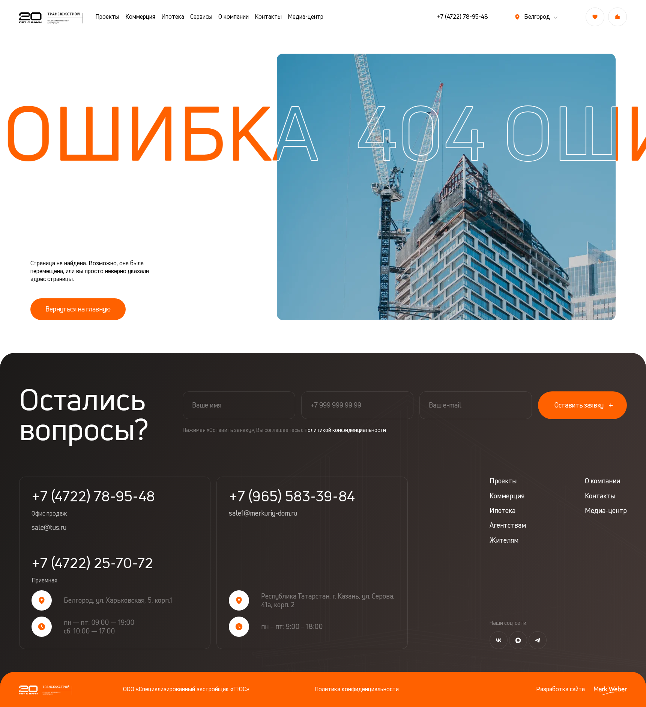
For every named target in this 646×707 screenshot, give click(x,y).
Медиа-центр (305, 17)
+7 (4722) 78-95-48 (462, 17)
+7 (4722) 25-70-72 (92, 570)
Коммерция (140, 17)
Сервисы (201, 17)
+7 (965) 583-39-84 (292, 496)
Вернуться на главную (78, 308)
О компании (233, 17)
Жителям (504, 540)
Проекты (107, 17)
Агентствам (508, 525)
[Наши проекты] (617, 17)
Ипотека (172, 17)
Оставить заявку (579, 404)
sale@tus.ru (49, 527)
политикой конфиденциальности (345, 429)
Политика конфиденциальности (356, 689)
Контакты (268, 17)
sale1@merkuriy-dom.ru (263, 513)
